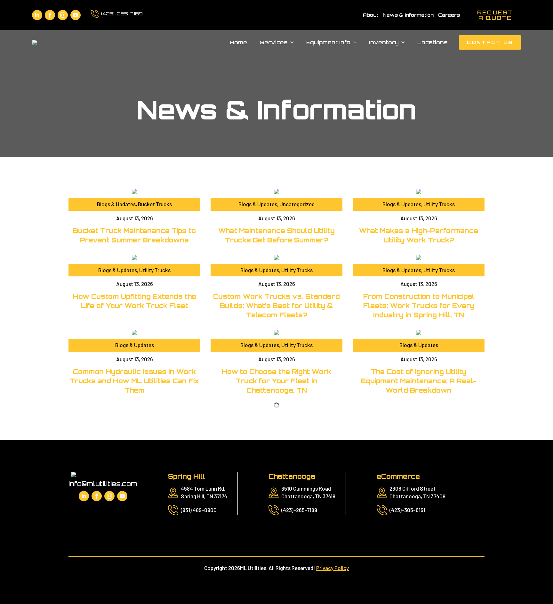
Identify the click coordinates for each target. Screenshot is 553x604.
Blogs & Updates (116, 204)
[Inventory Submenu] (405, 42)
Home (238, 42)
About (370, 15)
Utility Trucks (439, 204)
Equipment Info (328, 42)
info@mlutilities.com (102, 484)
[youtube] (75, 15)
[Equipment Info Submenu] (356, 42)
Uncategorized (297, 204)
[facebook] (50, 15)
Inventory (384, 42)
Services (274, 42)
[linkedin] (37, 15)
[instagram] (63, 15)
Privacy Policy (332, 568)
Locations (432, 42)
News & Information (408, 15)
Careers (449, 15)
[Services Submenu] (294, 42)
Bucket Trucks (155, 204)
